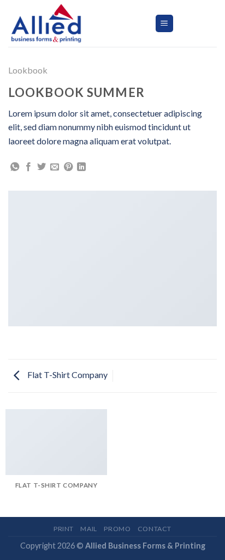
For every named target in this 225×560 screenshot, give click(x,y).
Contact (154, 529)
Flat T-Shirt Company (67, 374)
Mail (88, 529)
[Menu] (165, 24)
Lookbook (28, 70)
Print (64, 529)
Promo (117, 529)
